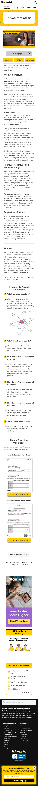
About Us (6, 749)
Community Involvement (10, 732)
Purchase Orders (25, 728)
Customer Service (25, 726)
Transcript (8, 60)
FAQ (5, 746)
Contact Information (26, 730)
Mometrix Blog (7, 740)
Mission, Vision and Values (28, 740)
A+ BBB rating (15, 689)
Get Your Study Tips (19, 781)
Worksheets (30, 60)
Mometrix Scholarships (27, 743)
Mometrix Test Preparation (17, 562)
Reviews (6, 744)
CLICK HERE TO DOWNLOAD (19, 494)
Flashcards (31, 8)
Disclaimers (24, 738)
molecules (20, 198)
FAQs (19, 60)
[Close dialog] (34, 767)
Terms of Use (24, 736)
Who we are (26, 692)
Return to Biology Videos (20, 554)
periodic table (9, 227)
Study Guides (19, 8)
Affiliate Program (8, 734)
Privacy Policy (24, 734)
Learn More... (6, 720)
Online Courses (6, 7)
